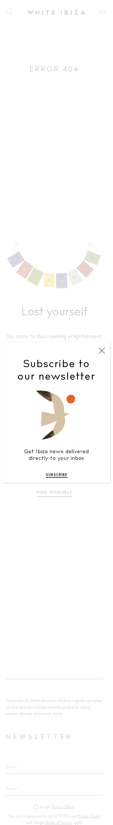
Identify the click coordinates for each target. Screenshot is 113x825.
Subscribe (57, 475)
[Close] (101, 351)
